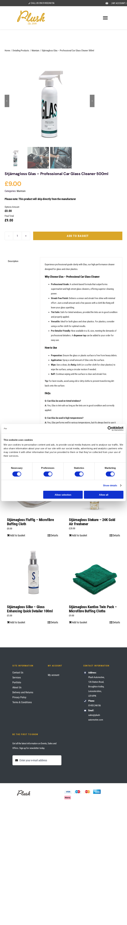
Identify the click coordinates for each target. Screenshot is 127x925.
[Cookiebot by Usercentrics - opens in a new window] (109, 428)
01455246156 (48, 3)
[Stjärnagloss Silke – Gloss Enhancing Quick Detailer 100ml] (32, 574)
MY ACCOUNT (118, 3)
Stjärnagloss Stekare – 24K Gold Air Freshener (92, 522)
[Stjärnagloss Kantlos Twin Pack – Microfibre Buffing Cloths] (94, 574)
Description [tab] (13, 261)
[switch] (48, 473)
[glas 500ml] (49, 101)
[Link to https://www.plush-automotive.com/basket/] (106, 3)
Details (54, 535)
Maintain (21, 191)
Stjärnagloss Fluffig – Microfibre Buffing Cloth (30, 522)
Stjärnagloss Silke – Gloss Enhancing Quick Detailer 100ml (30, 609)
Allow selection (63, 494)
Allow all (103, 494)
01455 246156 (94, 705)
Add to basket (78, 235)
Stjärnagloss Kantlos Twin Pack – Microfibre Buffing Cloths (93, 609)
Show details (110, 485)
